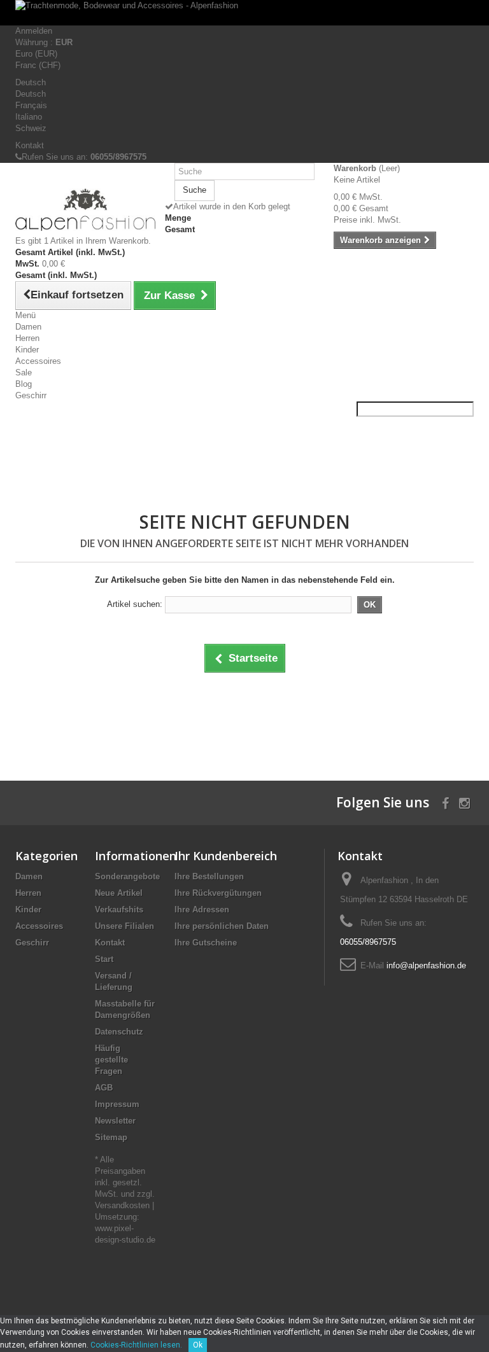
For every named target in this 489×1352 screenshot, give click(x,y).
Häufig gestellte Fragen (111, 1059)
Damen (28, 326)
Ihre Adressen (201, 909)
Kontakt (29, 145)
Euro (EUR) (36, 54)
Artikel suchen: (134, 604)
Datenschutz (119, 1031)
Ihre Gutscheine (205, 942)
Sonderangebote (127, 876)
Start (104, 959)
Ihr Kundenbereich (225, 855)
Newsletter (115, 1121)
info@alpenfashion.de (426, 965)
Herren (27, 338)
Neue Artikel (119, 893)
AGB (104, 1087)
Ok (197, 1345)
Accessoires (38, 361)
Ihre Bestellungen (209, 876)
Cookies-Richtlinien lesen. (136, 1345)
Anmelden (33, 31)
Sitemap (111, 1137)
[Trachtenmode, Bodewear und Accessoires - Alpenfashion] (244, 12)
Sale (23, 372)
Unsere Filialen (124, 926)
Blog (23, 384)
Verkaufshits (119, 909)
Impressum (117, 1104)
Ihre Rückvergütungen (218, 893)
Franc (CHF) (37, 65)
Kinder (27, 349)
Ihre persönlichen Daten (221, 926)
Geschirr (30, 395)
